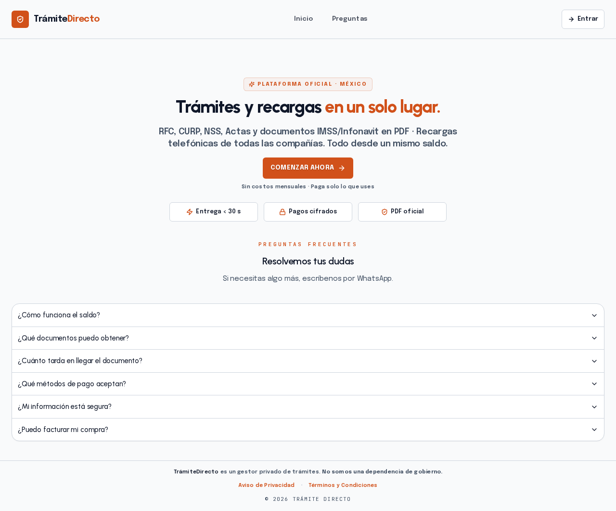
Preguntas (349, 19)
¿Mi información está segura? (64, 406)
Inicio (303, 19)
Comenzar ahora (302, 168)
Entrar (588, 19)
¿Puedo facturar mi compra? (63, 429)
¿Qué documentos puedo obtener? (73, 338)
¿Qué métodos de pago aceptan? (72, 384)
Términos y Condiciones (343, 485)
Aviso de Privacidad (266, 485)
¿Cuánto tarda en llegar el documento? (80, 360)
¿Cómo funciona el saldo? (59, 315)
